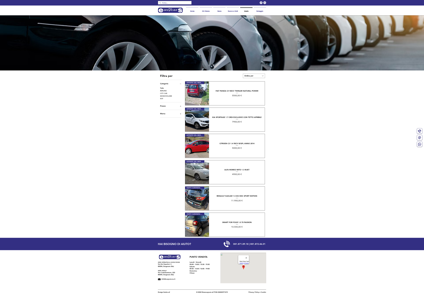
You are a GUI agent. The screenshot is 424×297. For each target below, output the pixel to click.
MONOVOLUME (166, 96)
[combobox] (254, 76)
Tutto (162, 88)
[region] (419, 132)
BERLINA (163, 91)
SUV (161, 99)
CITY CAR (163, 93)
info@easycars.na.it (168, 279)
